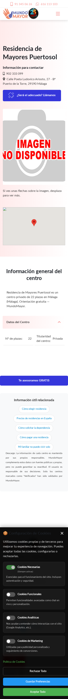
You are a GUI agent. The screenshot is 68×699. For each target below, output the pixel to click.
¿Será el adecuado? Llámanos (36, 95)
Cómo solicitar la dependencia (34, 428)
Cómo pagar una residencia (34, 437)
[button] (34, 223)
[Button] (55, 13)
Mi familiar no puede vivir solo (34, 447)
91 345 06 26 (23, 4)
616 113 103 (49, 4)
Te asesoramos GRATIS (34, 380)
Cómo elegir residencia (34, 409)
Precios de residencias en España (34, 418)
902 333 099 (14, 73)
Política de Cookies (14, 662)
